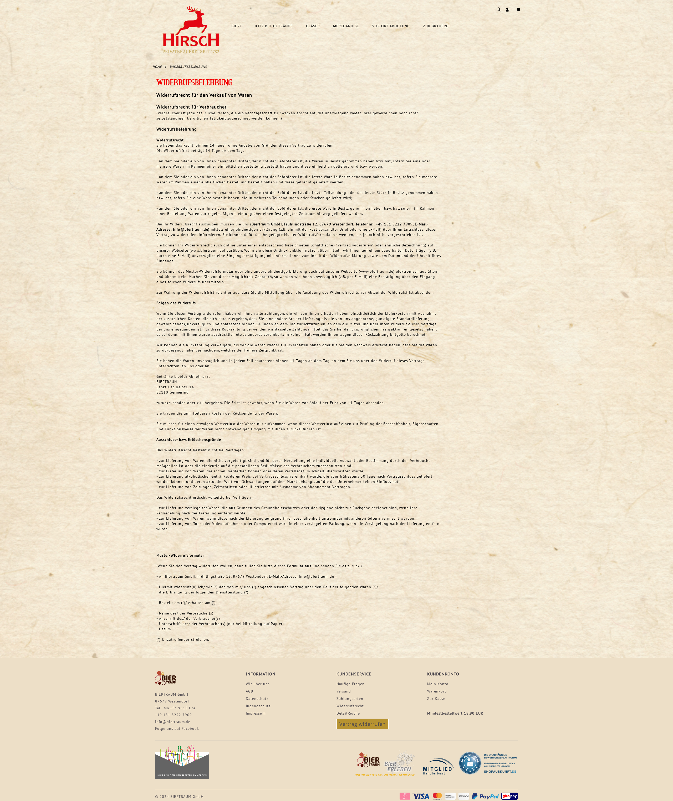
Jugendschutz (258, 706)
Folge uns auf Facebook (177, 728)
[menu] (376, 26)
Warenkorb (437, 691)
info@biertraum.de (172, 721)
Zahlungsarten (349, 698)
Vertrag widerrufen (362, 724)
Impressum (256, 713)
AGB (249, 691)
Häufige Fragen (350, 683)
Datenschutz (257, 698)
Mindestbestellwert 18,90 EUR (455, 713)
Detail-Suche (348, 713)
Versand (343, 691)
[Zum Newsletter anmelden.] (182, 777)
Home (157, 67)
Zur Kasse (436, 698)
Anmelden (508, 9)
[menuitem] (239, 26)
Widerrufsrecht (350, 706)
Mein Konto (437, 683)
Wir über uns (258, 683)
